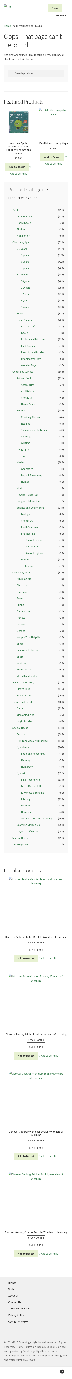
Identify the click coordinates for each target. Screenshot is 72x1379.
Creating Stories (30, 417)
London (21, 624)
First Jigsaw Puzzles (32, 352)
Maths (20, 462)
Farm (20, 598)
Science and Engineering (31, 507)
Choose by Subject (22, 371)
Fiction (21, 229)
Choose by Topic (21, 572)
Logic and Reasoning (33, 753)
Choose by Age (20, 242)
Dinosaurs (22, 592)
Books (16, 210)
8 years (25, 300)
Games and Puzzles (23, 702)
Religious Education (28, 501)
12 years (25, 294)
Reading (25, 423)
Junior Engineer (34, 540)
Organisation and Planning (36, 818)
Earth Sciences (29, 527)
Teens (20, 313)
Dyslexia (21, 773)
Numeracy (27, 766)
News (55, 8)
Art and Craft (28, 326)
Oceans (21, 630)
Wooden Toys (28, 365)
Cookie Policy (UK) (18, 1321)
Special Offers (20, 838)
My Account (12, 1373)
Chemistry (27, 520)
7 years (25, 268)
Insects (21, 617)
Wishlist (13, 1289)
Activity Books (25, 216)
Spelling (26, 436)
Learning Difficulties (28, 824)
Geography (23, 449)
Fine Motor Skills (30, 779)
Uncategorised (20, 844)
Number (25, 481)
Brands (12, 1282)
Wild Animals (24, 669)
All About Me (24, 578)
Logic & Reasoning (31, 475)
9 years (25, 307)
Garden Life (23, 611)
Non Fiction (23, 235)
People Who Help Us (28, 637)
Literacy (25, 799)
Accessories (27, 384)
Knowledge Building (32, 792)
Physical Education (27, 494)
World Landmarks (27, 676)
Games (21, 708)
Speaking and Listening (34, 430)
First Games (28, 346)
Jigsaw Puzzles (25, 714)
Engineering (28, 533)
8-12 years (22, 274)
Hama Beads (28, 404)
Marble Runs (32, 546)
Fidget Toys (23, 689)
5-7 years (22, 248)
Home (7, 25)
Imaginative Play (31, 358)
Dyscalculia (23, 747)
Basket (55, 1370)
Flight (20, 604)
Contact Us (14, 1302)
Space (20, 643)
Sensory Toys (24, 695)
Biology (25, 514)
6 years (25, 261)
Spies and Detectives (28, 650)
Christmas (23, 585)
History (21, 456)
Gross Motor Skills (31, 786)
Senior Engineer (34, 553)
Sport (20, 656)
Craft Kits (26, 397)
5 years (25, 255)
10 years (25, 281)
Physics (25, 559)
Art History (27, 391)
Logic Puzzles (24, 721)
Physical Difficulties (28, 831)
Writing (25, 442)
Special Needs (20, 727)
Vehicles (21, 663)
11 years (25, 287)
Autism (21, 734)
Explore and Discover (33, 339)
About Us (13, 1295)
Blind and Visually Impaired (32, 740)
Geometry (27, 468)
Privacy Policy (16, 1315)
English (21, 410)
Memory (25, 760)
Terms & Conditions (19, 1308)
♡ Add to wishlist (48, 958)
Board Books (24, 222)
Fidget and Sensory (23, 682)
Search (36, 1373)
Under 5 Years (24, 320)
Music (20, 488)
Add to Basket (17, 166)
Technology (28, 566)
